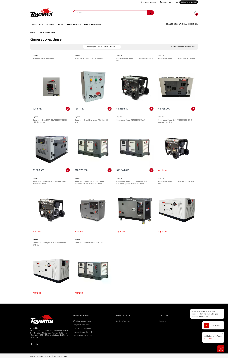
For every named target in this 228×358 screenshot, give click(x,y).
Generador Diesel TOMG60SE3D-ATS (89, 242)
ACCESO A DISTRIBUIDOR (188, 2)
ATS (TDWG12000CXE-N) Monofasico (89, 58)
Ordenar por (91, 47)
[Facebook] (31, 344)
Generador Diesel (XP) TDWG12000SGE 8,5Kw (176, 58)
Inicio (32, 32)
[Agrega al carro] (68, 109)
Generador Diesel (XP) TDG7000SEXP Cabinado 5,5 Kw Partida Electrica (89, 182)
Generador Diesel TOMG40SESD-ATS (130, 120)
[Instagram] (37, 344)
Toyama (35, 55)
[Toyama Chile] (41, 12)
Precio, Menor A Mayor (106, 47)
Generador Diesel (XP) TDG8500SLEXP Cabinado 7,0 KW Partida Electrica (131, 182)
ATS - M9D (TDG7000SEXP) (43, 58)
